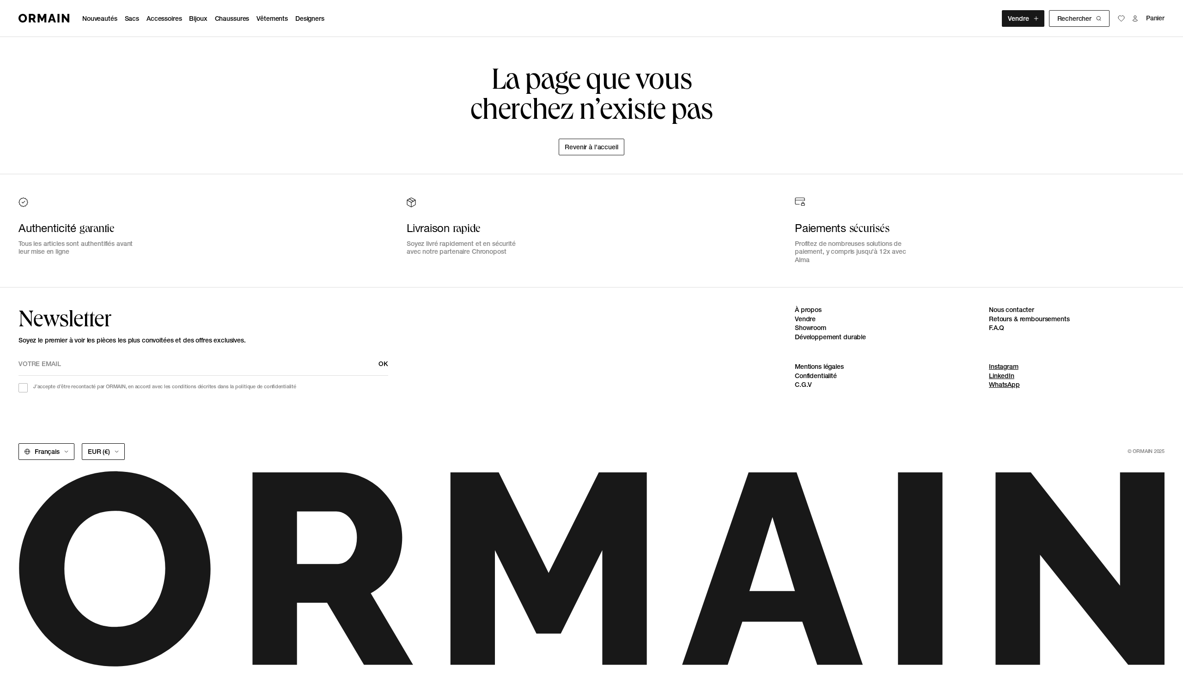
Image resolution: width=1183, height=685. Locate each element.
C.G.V (803, 384)
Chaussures (232, 18)
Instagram (1003, 366)
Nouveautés (99, 18)
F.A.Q (996, 328)
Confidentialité (816, 376)
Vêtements (272, 18)
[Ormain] (43, 18)
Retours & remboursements (1029, 319)
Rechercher (1074, 18)
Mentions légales (819, 366)
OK (383, 364)
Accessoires (164, 18)
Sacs (132, 18)
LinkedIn (1001, 376)
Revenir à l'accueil (591, 147)
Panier (1155, 18)
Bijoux (198, 18)
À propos (808, 310)
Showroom (810, 328)
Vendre (1018, 18)
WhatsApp (1004, 384)
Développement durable (830, 337)
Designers (309, 18)
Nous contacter (1011, 310)
